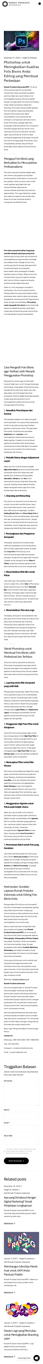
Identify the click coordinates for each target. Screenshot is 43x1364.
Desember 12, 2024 (12, 58)
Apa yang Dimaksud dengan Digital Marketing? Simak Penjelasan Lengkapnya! (20, 1201)
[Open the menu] (39, 4)
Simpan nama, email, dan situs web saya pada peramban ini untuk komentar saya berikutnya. (21, 1151)
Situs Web (8, 1136)
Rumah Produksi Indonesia (17, 1193)
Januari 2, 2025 (10, 1258)
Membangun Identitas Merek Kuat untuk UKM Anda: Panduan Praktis (20, 1270)
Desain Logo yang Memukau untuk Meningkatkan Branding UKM (21, 1335)
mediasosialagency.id (20, 979)
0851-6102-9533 (19, 1040)
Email (7, 1123)
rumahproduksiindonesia (23, 1048)
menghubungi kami (25, 972)
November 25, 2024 (12, 1186)
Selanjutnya (8, 1223)
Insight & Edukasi (29, 58)
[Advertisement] (21, 226)
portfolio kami (16, 960)
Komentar (8, 1081)
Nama (7, 1110)
